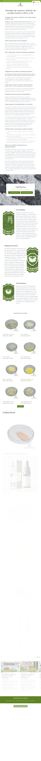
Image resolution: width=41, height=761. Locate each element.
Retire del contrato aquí (10, 733)
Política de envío (9, 740)
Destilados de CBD (8, 610)
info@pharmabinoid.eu (27, 192)
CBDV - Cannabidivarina (7, 379)
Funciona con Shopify (24, 759)
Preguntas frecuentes (10, 728)
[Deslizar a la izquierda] (18, 693)
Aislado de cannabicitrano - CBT (27, 379)
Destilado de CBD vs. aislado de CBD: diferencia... (9, 673)
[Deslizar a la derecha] (23, 693)
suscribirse (22, 751)
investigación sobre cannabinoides (19, 98)
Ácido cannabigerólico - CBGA (26, 401)
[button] (2, 4)
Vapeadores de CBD (8, 531)
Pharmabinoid (18, 759)
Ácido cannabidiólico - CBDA (8, 401)
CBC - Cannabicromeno (25, 356)
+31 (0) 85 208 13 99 (14, 192)
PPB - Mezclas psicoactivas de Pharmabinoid (14, 452)
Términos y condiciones (10, 738)
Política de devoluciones (11, 731)
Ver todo (20, 406)
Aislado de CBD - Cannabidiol (8, 334)
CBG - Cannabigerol (24, 334)
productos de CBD (31, 98)
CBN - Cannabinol (6, 356)
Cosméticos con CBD (8, 570)
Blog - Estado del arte (10, 743)
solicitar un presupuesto (10, 100)
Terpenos (5, 649)
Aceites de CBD (7, 492)
